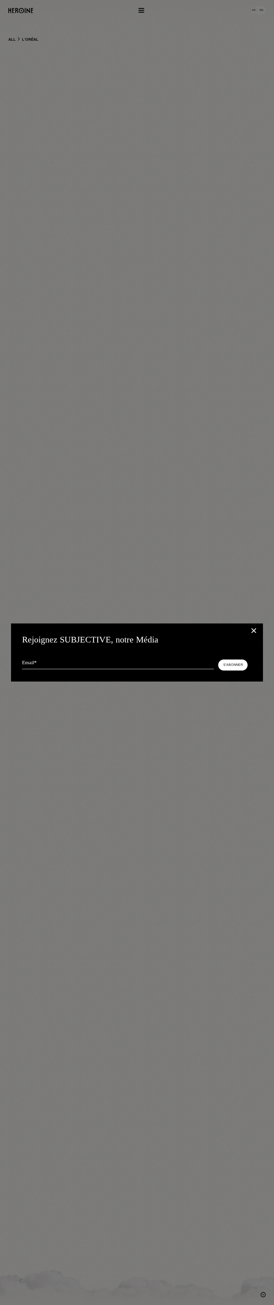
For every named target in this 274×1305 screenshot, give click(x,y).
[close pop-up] (255, 631)
